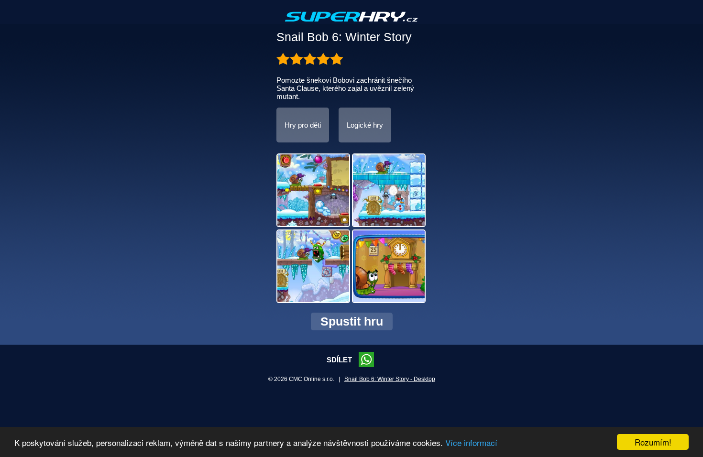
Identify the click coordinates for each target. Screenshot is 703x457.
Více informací (471, 442)
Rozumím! (653, 442)
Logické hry (365, 125)
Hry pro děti (303, 125)
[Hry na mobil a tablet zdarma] (351, 24)
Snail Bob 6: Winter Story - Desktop (389, 379)
